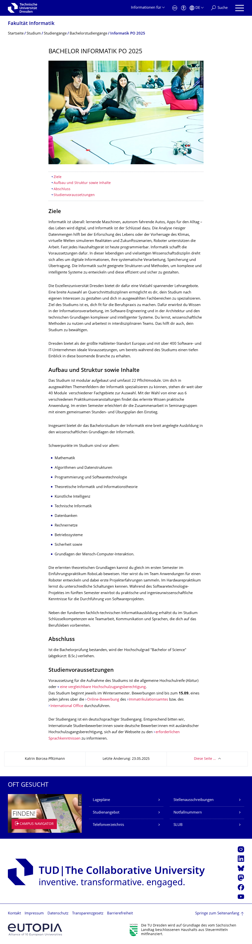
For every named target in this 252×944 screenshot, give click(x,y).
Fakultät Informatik (31, 23)
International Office (66, 706)
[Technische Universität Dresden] (22, 7)
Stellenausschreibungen (193, 800)
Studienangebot (106, 813)
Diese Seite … (205, 759)
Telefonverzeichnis (108, 825)
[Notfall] (174, 8)
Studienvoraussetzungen (74, 195)
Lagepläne (101, 800)
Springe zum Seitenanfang (217, 913)
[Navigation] (239, 8)
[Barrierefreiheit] (183, 8)
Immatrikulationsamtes (148, 700)
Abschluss (62, 189)
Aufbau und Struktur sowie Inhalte (82, 183)
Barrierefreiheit (120, 913)
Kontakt (14, 913)
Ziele (58, 177)
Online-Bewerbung (103, 700)
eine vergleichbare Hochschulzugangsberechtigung (103, 687)
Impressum (34, 913)
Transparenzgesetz (87, 913)
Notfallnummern (187, 813)
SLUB (178, 825)
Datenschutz (57, 913)
